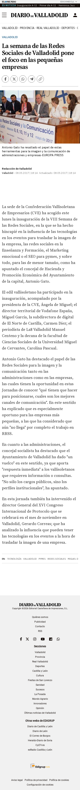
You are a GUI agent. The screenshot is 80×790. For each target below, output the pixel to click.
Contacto (40, 626)
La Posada (40, 694)
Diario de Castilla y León (40, 726)
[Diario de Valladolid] (39, 15)
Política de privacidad (36, 780)
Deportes (68, 28)
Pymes (42, 558)
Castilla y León (40, 671)
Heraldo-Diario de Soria (40, 740)
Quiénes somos (40, 617)
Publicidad (40, 621)
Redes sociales (57, 558)
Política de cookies (59, 780)
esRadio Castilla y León (40, 749)
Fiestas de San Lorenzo (40, 680)
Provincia (27, 28)
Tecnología (14, 558)
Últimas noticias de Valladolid (40, 713)
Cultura (40, 675)
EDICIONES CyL (67, 2)
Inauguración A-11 (27, 5)
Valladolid (10, 28)
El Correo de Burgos (40, 735)
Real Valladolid (48, 28)
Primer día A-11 (48, 5)
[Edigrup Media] (40, 766)
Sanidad (40, 685)
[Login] (75, 15)
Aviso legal (17, 780)
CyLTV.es (40, 745)
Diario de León (40, 731)
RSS (40, 631)
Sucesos (40, 689)
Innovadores (40, 703)
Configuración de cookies (40, 784)
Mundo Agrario (40, 699)
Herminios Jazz (67, 5)
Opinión (40, 708)
